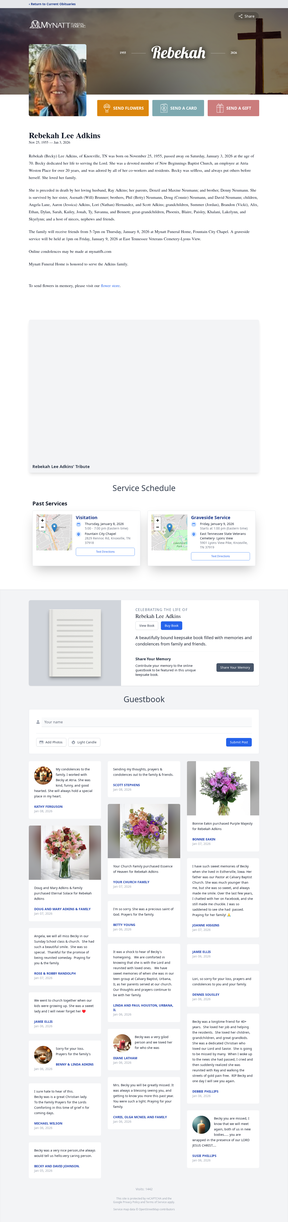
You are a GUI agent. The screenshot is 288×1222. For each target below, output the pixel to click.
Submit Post (239, 742)
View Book (146, 625)
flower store (110, 285)
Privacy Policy (131, 1202)
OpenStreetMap (149, 1209)
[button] (54, 527)
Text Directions (105, 552)
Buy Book (171, 625)
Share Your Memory (235, 667)
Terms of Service (156, 1202)
